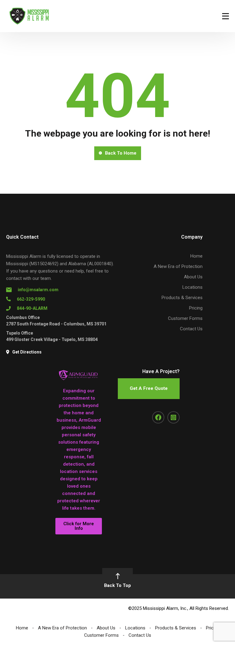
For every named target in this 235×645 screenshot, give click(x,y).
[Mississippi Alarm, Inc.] (29, 16)
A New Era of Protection (178, 266)
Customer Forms (185, 318)
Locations (192, 287)
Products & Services (182, 297)
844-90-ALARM (32, 308)
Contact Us (191, 329)
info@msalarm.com (38, 289)
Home (196, 256)
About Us (193, 277)
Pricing (196, 308)
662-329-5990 (31, 299)
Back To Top (117, 585)
